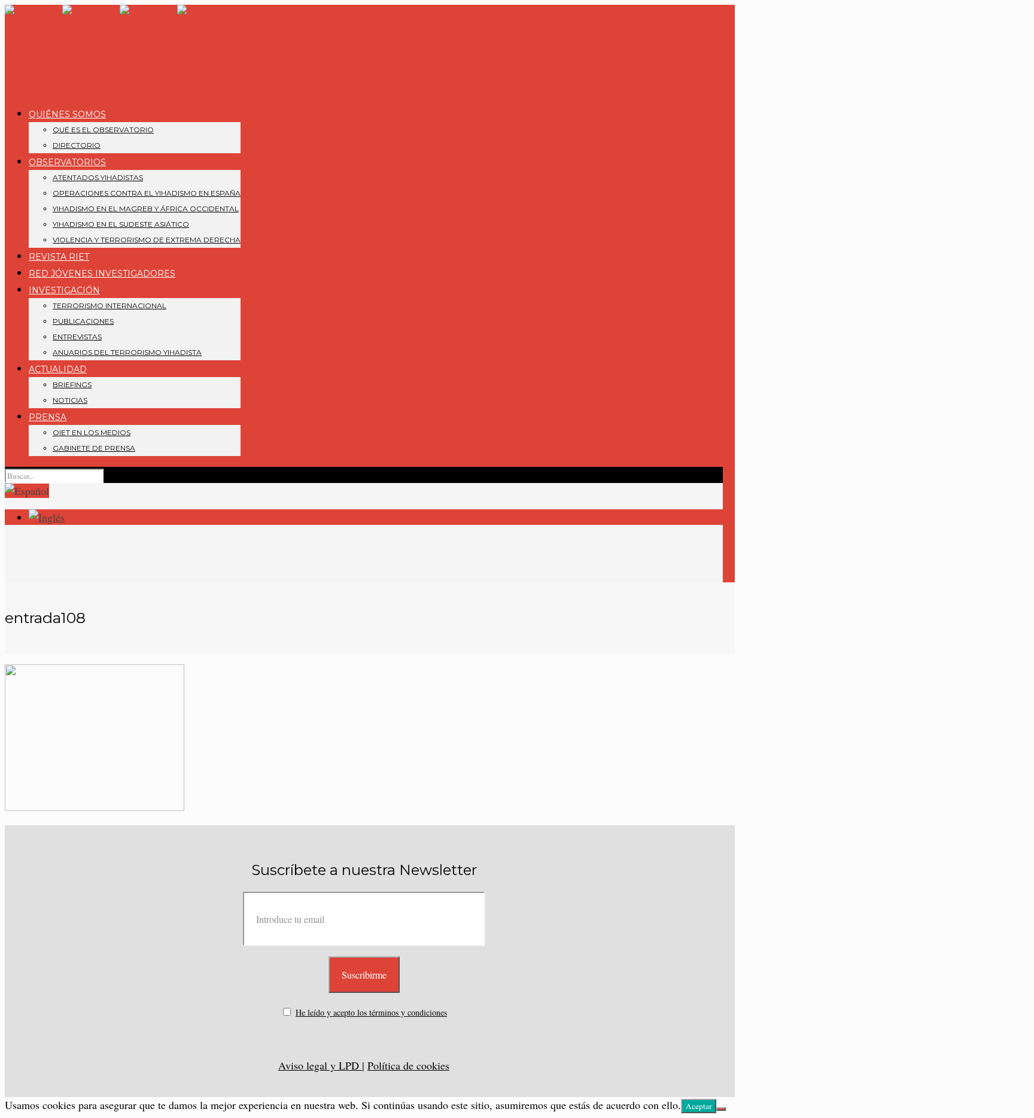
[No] (721, 1109)
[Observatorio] (120, 50)
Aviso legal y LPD (320, 1065)
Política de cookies (408, 1065)
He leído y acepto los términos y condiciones (371, 1012)
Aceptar (698, 1106)
